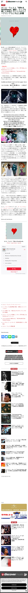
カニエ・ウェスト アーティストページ (11, 304)
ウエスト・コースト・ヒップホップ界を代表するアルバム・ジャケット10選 (16, 440)
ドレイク (7, 206)
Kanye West (19, 357)
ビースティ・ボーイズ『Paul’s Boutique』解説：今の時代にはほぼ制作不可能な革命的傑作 (16, 471)
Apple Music (14, 243)
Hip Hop (20, 355)
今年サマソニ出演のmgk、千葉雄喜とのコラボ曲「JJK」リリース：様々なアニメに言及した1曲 (16, 464)
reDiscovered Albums (18, 359)
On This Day (8, 359)
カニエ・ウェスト (12, 50)
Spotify (19, 243)
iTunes (8, 243)
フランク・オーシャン (8, 208)
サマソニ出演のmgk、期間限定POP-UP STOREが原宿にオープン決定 (15, 458)
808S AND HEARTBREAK (11, 355)
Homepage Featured (10, 357)
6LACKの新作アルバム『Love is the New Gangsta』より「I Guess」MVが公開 (15, 452)
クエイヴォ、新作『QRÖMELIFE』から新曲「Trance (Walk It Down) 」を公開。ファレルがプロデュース (16, 447)
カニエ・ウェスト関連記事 (8, 326)
